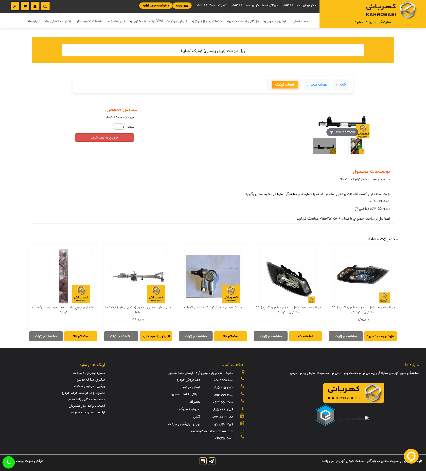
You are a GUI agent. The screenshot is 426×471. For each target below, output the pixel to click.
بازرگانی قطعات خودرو (243, 21)
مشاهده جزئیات (346, 336)
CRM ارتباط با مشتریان (147, 21)
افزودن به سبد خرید (105, 137)
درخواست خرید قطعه (156, 5)
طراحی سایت (33, 461)
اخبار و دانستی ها (58, 21)
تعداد (130, 127)
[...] (356, 146)
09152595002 (224, 438)
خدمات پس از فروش (207, 21)
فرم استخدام (116, 21)
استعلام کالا (305, 336)
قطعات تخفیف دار (89, 21)
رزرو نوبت (182, 5)
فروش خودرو (178, 21)
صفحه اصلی (300, 21)
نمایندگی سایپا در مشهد (280, 194)
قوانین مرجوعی (275, 21)
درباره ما (34, 21)
